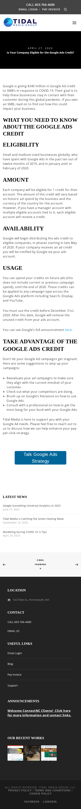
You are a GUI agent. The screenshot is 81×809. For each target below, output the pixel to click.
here (68, 330)
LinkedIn (50, 801)
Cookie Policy (40, 793)
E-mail (40, 560)
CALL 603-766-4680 (19, 622)
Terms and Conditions (53, 790)
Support (13, 685)
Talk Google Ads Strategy (40, 458)
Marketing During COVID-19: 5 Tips (25, 532)
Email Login (28, 9)
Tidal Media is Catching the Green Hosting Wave (33, 519)
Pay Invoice (51, 9)
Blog (10, 664)
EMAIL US (13, 631)
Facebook (40, 564)
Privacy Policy (20, 790)
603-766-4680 (45, 5)
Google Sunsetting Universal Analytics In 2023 (31, 505)
